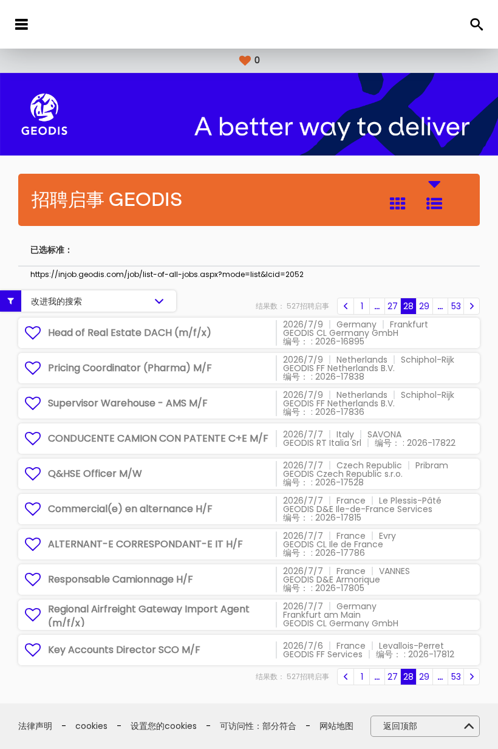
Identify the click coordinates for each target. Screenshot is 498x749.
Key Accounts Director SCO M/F (124, 650)
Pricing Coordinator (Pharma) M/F (130, 368)
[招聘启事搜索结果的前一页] (345, 306)
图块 (398, 203)
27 (392, 306)
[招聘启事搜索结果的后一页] (471, 306)
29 (424, 306)
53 (456, 306)
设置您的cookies (164, 726)
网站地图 (336, 726)
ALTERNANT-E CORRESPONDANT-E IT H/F (145, 544)
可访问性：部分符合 (258, 726)
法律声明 (35, 726)
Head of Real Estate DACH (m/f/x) (129, 333)
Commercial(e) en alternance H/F (130, 509)
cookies (91, 726)
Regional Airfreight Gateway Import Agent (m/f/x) (149, 615)
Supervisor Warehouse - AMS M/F (128, 403)
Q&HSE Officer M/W (95, 474)
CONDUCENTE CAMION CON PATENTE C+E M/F (158, 438)
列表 (434, 203)
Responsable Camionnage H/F (120, 579)
